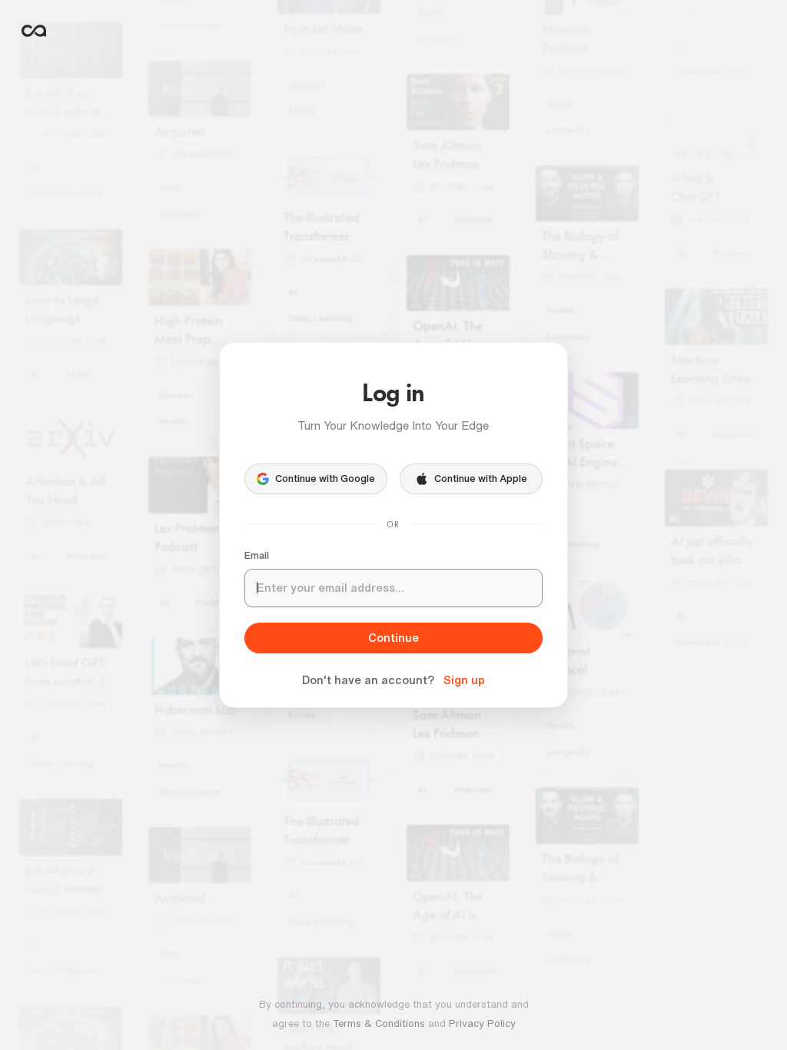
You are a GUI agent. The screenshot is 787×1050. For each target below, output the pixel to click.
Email (256, 555)
